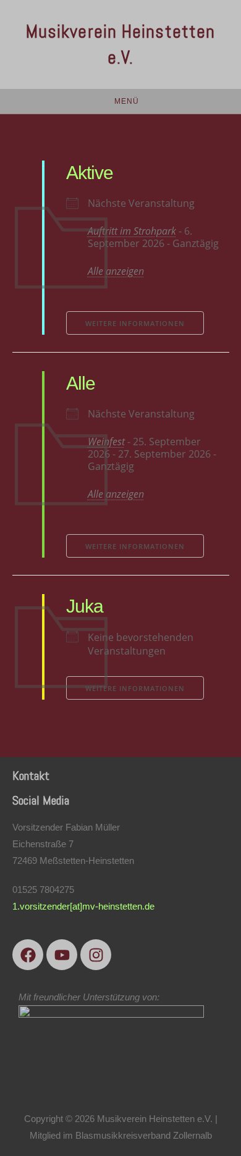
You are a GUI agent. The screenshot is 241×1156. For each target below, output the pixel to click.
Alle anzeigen (116, 271)
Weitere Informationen (135, 323)
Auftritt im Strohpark (132, 231)
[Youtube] (61, 954)
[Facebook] (27, 954)
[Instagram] (95, 954)
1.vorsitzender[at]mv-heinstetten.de (83, 906)
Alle (80, 383)
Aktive (89, 172)
